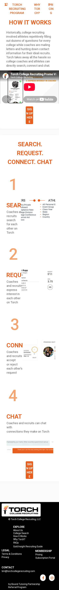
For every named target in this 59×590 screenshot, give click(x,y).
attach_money (49, 4)
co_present (6, 4)
